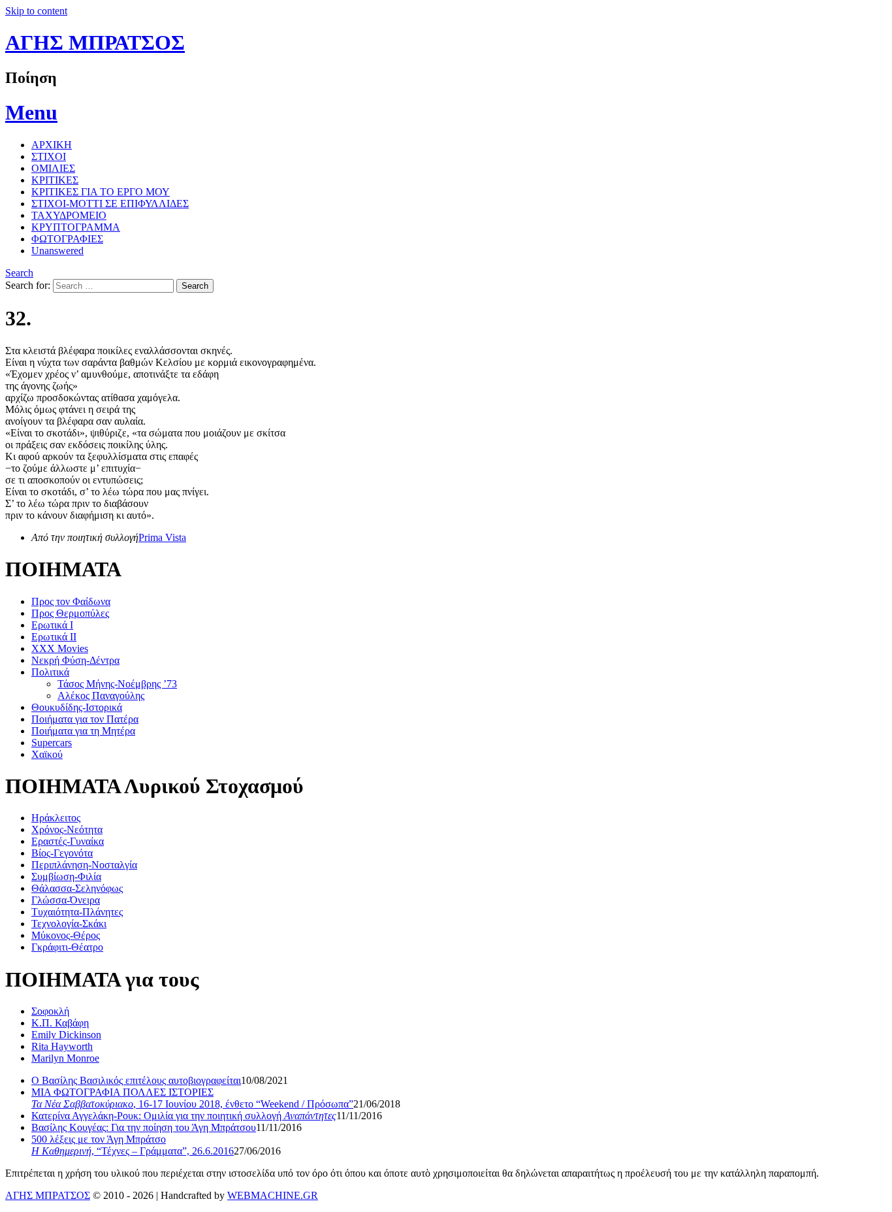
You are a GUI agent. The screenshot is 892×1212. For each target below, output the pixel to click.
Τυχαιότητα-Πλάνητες (77, 911)
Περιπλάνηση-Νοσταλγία (84, 864)
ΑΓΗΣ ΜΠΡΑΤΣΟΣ (95, 42)
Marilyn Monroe (65, 1058)
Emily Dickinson (66, 1034)
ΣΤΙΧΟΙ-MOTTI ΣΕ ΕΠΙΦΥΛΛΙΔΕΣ (110, 203)
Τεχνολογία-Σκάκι (68, 923)
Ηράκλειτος (55, 817)
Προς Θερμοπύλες (70, 613)
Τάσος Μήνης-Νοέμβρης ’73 (117, 683)
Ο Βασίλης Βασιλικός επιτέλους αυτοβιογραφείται (136, 1080)
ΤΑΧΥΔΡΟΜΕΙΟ (68, 215)
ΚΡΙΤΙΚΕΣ (54, 180)
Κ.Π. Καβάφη (60, 1022)
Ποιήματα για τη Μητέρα (83, 730)
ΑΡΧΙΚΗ (51, 144)
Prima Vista (162, 537)
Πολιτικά (50, 672)
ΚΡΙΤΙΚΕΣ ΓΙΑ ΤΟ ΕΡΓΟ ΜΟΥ (100, 191)
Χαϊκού (47, 754)
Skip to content (36, 10)
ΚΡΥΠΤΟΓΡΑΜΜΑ (75, 227)
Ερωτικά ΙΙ (53, 636)
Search (19, 272)
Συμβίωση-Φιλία (66, 876)
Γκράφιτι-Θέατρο (67, 947)
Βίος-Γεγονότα (62, 853)
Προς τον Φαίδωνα (70, 601)
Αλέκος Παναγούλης (100, 695)
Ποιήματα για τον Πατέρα (84, 719)
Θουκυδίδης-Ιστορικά (76, 707)
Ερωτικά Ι (52, 625)
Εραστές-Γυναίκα (67, 841)
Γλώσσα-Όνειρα (65, 900)
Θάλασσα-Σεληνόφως (77, 888)
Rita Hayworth (62, 1046)
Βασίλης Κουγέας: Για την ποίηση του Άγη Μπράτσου (143, 1127)
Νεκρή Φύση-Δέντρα (75, 660)
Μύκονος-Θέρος (65, 935)
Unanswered (57, 250)
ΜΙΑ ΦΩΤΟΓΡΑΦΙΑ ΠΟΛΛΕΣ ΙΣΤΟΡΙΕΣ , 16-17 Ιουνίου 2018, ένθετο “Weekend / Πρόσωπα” (192, 1098)
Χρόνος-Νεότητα (67, 829)
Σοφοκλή (50, 1011)
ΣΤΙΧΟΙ (48, 156)
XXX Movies (59, 648)
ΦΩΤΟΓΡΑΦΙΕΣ (67, 238)
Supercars (51, 742)
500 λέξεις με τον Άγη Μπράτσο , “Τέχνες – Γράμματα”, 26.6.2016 (132, 1145)
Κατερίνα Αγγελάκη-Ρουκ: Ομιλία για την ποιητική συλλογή (183, 1115)
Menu (31, 112)
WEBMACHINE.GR (272, 1195)
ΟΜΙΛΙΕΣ (53, 168)
